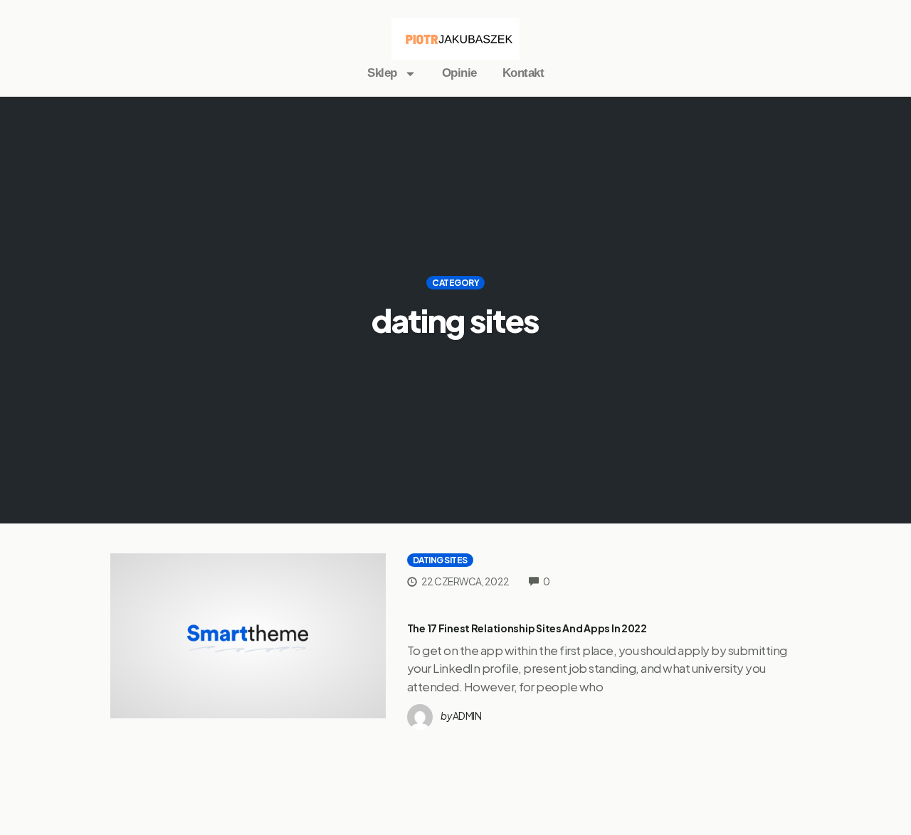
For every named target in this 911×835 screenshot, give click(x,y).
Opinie (459, 73)
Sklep (382, 73)
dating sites (440, 560)
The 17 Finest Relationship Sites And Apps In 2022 (527, 628)
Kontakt (523, 73)
